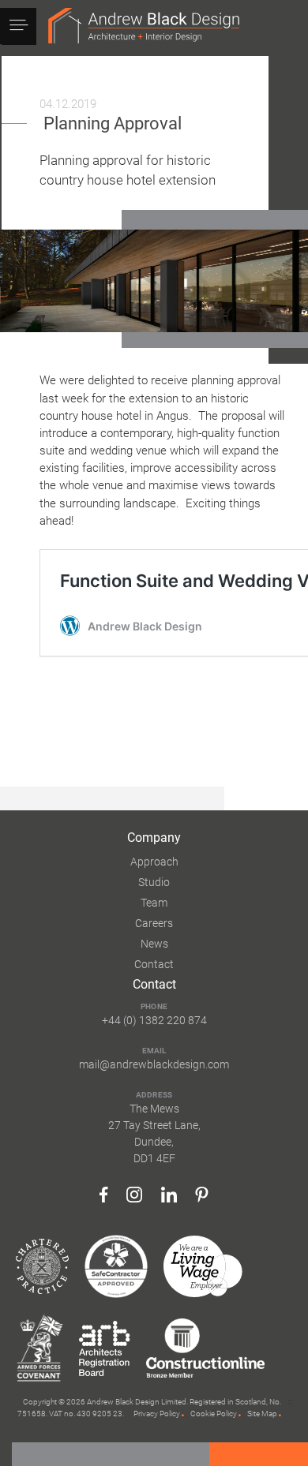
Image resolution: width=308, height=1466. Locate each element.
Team (154, 902)
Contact (154, 964)
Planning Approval (112, 123)
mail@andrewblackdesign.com (154, 1064)
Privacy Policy (156, 1413)
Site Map (262, 1413)
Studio (154, 882)
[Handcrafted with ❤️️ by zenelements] (290, 1408)
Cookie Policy (213, 1413)
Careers (154, 923)
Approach (154, 861)
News (154, 943)
